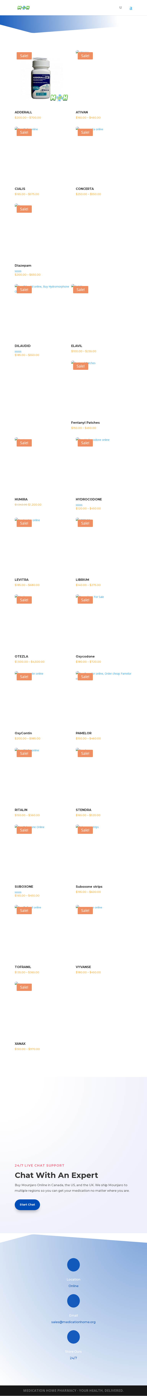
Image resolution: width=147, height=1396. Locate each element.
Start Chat (27, 1204)
